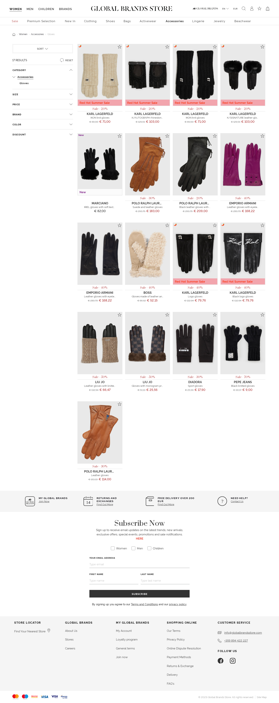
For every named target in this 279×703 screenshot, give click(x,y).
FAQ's (170, 683)
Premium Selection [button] (41, 21)
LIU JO (100, 382)
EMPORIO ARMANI (242, 203)
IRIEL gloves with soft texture (100, 207)
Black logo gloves (242, 296)
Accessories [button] (175, 21)
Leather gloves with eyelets (243, 207)
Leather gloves (100, 475)
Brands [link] (65, 9)
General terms (125, 648)
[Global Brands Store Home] (131, 7)
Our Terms (173, 631)
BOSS (147, 292)
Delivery (172, 674)
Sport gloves (195, 385)
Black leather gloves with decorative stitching (205, 207)
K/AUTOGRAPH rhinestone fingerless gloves (157, 117)
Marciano (100, 203)
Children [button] (46, 9)
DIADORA (195, 382)
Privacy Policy (176, 639)
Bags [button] (127, 21)
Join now (122, 657)
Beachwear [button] (242, 21)
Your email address (102, 557)
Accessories (37, 34)
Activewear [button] (148, 21)
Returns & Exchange (180, 666)
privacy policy (177, 604)
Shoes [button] (110, 21)
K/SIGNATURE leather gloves (244, 117)
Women (23, 34)
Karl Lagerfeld (100, 114)
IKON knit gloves (100, 117)
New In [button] (70, 21)
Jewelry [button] (219, 21)
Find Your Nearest (30, 631)
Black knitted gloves (243, 385)
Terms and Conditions (144, 604)
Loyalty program (127, 639)
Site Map (262, 697)
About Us (71, 631)
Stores (69, 639)
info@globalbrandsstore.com (243, 632)
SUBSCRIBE (139, 593)
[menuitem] (15, 20)
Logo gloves (195, 296)
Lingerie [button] (198, 21)
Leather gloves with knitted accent (104, 385)
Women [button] (15, 9)
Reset (69, 60)
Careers (70, 648)
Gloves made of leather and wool (151, 296)
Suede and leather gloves (147, 207)
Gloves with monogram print (148, 385)
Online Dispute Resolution (184, 648)
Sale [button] (15, 21)
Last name (147, 574)
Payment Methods (179, 657)
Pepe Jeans (243, 382)
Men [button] (30, 9)
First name (96, 574)
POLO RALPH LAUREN (148, 203)
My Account (124, 631)
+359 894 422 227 (236, 640)
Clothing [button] (90, 21)
